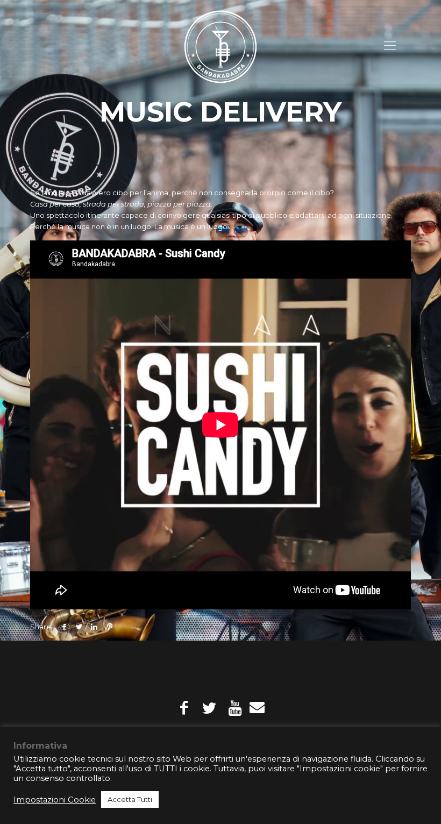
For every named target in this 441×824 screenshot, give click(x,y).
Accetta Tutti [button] (130, 799)
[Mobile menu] (390, 46)
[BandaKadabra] (220, 45)
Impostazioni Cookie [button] (54, 800)
